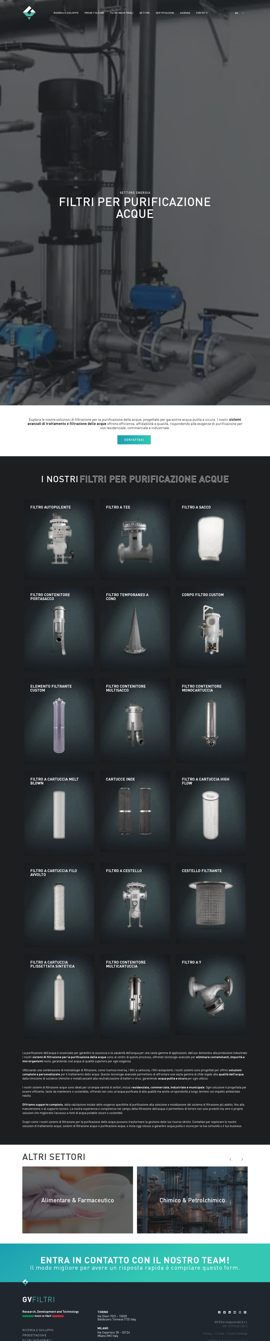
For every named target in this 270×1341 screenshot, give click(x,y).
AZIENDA (185, 12)
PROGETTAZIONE (94, 12)
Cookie (219, 1333)
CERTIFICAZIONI (165, 12)
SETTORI (144, 12)
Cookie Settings (237, 1333)
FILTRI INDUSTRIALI (121, 12)
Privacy (207, 1333)
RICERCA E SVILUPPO (66, 12)
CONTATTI (202, 12)
